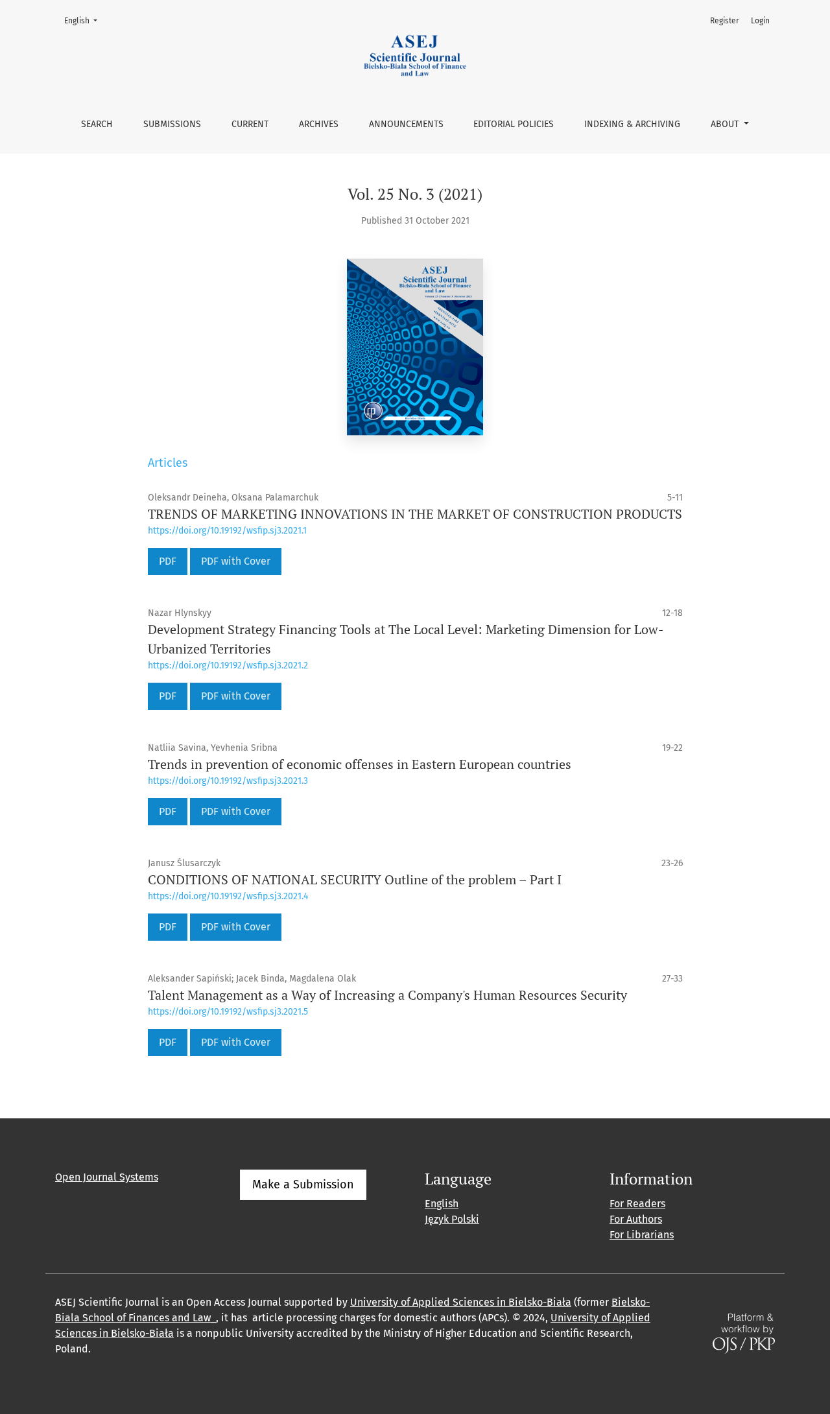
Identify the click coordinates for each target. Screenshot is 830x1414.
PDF (167, 561)
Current (249, 124)
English (85, 20)
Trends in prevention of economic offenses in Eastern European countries (359, 764)
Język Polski (452, 1219)
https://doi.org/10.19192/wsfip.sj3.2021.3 (228, 780)
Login (760, 20)
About (726, 124)
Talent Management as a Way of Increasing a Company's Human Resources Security (387, 995)
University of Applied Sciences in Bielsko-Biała (460, 1302)
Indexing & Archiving (632, 124)
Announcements (406, 124)
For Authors (636, 1219)
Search (97, 124)
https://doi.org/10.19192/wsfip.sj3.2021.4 (228, 896)
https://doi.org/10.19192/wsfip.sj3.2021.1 (227, 530)
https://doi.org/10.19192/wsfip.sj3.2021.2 (228, 665)
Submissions (172, 124)
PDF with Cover (235, 561)
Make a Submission (303, 1184)
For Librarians (642, 1235)
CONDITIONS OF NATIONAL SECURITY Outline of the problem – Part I (355, 879)
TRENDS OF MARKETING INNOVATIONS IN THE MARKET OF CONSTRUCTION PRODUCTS (415, 514)
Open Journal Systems (106, 1177)
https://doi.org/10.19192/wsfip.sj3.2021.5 (228, 1011)
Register (724, 20)
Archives (318, 124)
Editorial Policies (513, 124)
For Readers (637, 1203)
